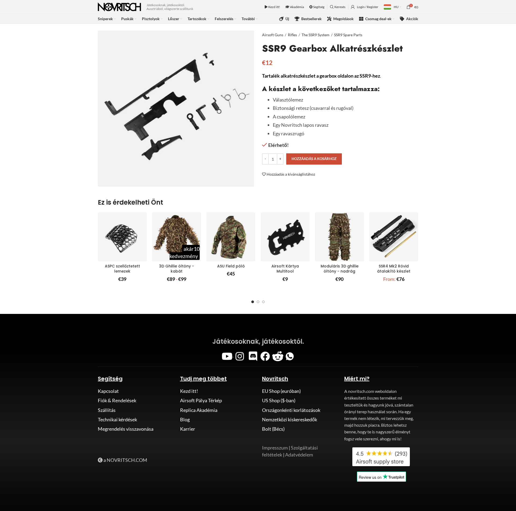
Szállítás (107, 410)
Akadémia (296, 7)
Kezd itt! (274, 7)
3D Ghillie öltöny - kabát (176, 268)
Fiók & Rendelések (117, 400)
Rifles (292, 34)
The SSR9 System (315, 34)
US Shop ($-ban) (278, 400)
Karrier (187, 429)
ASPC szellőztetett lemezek (122, 268)
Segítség (318, 7)
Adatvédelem (299, 455)
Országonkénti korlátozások (291, 410)
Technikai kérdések (117, 419)
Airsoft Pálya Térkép (201, 400)
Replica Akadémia (198, 410)
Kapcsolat (108, 391)
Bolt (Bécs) (273, 429)
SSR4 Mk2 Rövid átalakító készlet (393, 268)
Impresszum (275, 448)
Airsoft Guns (272, 34)
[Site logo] (119, 6)
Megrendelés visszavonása (125, 429)
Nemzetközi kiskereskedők (289, 419)
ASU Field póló (231, 266)
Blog (185, 419)
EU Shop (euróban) (281, 391)
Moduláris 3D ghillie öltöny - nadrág (340, 268)
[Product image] (122, 236)
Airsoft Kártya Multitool (285, 268)
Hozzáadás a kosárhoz (314, 159)
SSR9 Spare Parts (348, 34)
